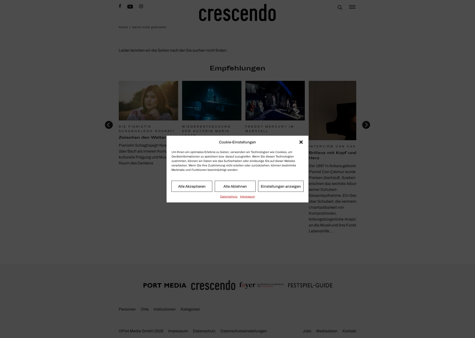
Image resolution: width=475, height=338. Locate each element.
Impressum (247, 196)
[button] (301, 142)
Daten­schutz (229, 196)
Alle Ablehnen (235, 186)
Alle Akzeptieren (192, 186)
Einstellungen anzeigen (281, 186)
